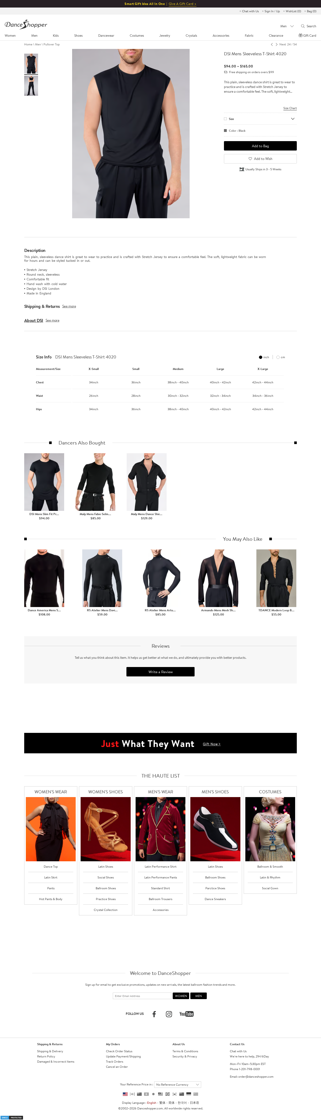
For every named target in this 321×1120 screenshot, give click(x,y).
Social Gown (270, 888)
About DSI (33, 320)
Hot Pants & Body (51, 899)
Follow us (135, 1013)
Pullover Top (51, 44)
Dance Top (51, 866)
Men (38, 44)
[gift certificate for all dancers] (160, 743)
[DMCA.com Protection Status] (11, 1117)
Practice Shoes (106, 899)
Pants (51, 888)
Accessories (160, 910)
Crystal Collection (105, 910)
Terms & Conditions (185, 1051)
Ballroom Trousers (160, 899)
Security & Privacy (184, 1056)
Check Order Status (119, 1051)
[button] (29, 386)
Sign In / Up (272, 11)
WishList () (293, 11)
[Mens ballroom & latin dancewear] (161, 829)
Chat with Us (250, 11)
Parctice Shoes (215, 888)
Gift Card (309, 35)
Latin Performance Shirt (160, 866)
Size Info (44, 357)
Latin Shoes (105, 866)
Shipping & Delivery (50, 1051)
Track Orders (114, 1061)
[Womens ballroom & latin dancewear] (51, 829)
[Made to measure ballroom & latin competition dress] (270, 829)
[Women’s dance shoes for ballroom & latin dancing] (106, 829)
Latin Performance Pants (160, 877)
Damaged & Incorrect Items (55, 1061)
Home (28, 44)
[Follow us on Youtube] (186, 1014)
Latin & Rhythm (270, 877)
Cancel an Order (117, 1066)
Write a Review (161, 671)
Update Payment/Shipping (123, 1056)
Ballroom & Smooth (270, 866)
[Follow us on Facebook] (154, 1014)
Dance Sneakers (215, 899)
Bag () (311, 11)
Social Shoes (106, 877)
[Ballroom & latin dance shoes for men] (215, 829)
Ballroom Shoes (106, 888)
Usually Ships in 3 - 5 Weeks (263, 169)
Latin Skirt (50, 877)
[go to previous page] (272, 44)
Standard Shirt (160, 888)
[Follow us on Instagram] (169, 1014)
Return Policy (46, 1056)
